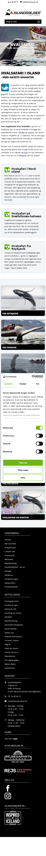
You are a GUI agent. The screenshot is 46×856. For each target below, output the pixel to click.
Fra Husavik (9, 347)
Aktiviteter (9, 559)
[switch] (39, 436)
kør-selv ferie (23, 175)
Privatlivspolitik (11, 587)
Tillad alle (23, 463)
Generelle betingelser (14, 625)
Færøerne (9, 575)
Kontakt (8, 571)
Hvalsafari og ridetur (15, 517)
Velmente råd (10, 609)
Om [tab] (37, 384)
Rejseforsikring (11, 621)
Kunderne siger (11, 605)
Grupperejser (10, 547)
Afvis (23, 477)
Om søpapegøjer (12, 660)
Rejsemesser (10, 656)
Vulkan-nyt (9, 632)
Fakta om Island (11, 648)
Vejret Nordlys (11, 629)
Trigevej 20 (12, 685)
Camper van (10, 551)
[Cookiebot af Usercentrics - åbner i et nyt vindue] (32, 376)
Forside (8, 539)
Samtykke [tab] (8, 384)
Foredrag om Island (13, 613)
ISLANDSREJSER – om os (15, 567)
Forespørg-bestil (12, 601)
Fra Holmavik (10, 483)
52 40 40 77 (14, 2)
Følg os (7, 644)
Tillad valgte (23, 470)
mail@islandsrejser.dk (17, 701)
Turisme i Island (11, 640)
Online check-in (11, 652)
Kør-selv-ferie (10, 543)
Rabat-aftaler (10, 664)
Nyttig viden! (10, 583)
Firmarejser (9, 555)
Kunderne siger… (12, 579)
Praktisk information (13, 636)
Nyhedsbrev (10, 668)
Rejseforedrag (11, 563)
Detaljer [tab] (23, 384)
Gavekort (8, 617)
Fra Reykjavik (10, 313)
